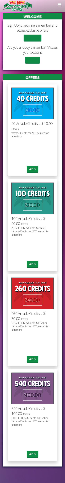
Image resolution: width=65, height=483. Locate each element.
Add (32, 169)
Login (32, 60)
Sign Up (32, 38)
